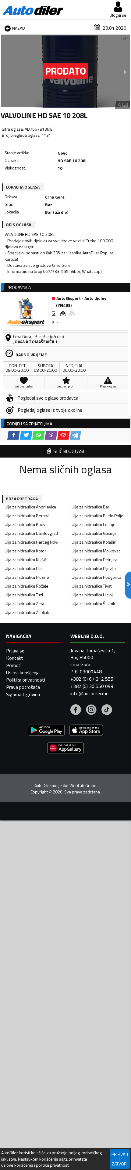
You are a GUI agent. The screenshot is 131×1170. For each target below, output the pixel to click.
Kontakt (14, 658)
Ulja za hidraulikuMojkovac (96, 551)
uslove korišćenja (17, 1165)
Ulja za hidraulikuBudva (26, 524)
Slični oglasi (68, 451)
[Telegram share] (75, 435)
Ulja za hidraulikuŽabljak (27, 612)
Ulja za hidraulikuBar (90, 507)
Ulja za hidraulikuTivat (92, 586)
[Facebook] (75, 710)
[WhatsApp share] (39, 435)
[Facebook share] (14, 435)
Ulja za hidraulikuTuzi (24, 595)
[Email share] (63, 435)
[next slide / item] (125, 72)
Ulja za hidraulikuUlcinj (92, 595)
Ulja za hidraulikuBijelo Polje (97, 515)
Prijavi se (15, 650)
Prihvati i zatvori (120, 1159)
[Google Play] (46, 731)
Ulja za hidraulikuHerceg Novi (31, 542)
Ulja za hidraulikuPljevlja (94, 568)
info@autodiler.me (89, 693)
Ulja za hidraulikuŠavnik (93, 603)
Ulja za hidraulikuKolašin (94, 542)
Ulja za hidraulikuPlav (24, 568)
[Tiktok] (106, 710)
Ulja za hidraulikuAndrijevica (30, 507)
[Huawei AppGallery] (65, 749)
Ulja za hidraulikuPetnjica (94, 559)
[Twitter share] (26, 435)
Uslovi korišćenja (23, 672)
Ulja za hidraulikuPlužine (27, 577)
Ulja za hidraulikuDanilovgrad (31, 533)
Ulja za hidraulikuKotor (25, 551)
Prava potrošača (23, 687)
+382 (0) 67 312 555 (91, 678)
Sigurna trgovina (23, 694)
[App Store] (86, 731)
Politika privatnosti (25, 679)
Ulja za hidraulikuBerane (27, 515)
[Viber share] (51, 435)
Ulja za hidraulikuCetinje (93, 524)
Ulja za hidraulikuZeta (24, 603)
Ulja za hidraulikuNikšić (26, 559)
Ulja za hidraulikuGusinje (94, 533)
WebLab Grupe (83, 786)
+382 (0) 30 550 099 (91, 686)
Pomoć (13, 665)
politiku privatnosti (52, 1165)
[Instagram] (91, 710)
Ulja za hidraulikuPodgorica (96, 577)
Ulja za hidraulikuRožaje (26, 586)
